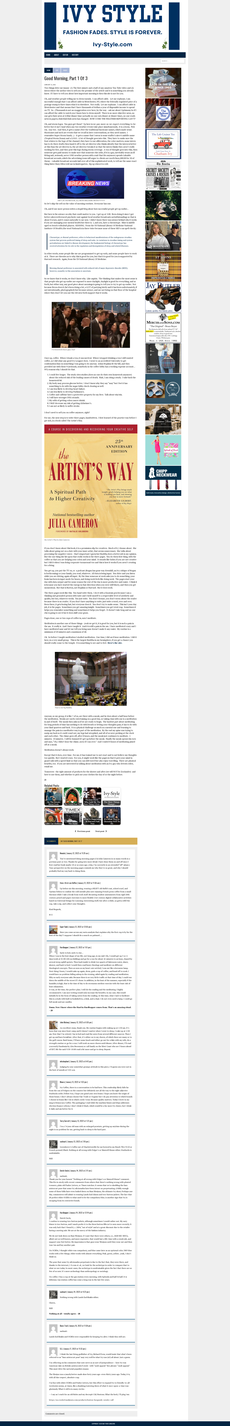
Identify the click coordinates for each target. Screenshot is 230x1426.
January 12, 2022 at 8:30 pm (81, 1022)
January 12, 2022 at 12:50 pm (80, 926)
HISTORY (75, 54)
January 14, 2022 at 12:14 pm (81, 1212)
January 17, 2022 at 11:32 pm (74, 1348)
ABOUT (56, 54)
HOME (48, 54)
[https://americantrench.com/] (163, 433)
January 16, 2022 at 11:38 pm (80, 1325)
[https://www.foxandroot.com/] (163, 218)
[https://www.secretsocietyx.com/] (163, 188)
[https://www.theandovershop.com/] (163, 126)
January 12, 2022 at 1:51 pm (80, 947)
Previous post (83, 831)
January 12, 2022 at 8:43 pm (81, 1061)
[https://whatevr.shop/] (163, 249)
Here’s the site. (115, 642)
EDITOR (65, 54)
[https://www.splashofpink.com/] (163, 463)
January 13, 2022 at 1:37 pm (81, 1121)
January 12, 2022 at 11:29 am (77, 853)
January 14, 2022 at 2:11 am (80, 1170)
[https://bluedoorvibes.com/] (163, 402)
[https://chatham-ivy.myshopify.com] (163, 157)
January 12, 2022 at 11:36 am (88, 883)
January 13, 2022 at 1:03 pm (76, 1082)
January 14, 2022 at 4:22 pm (78, 1291)
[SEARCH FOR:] (172, 60)
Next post (99, 831)
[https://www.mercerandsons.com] (163, 341)
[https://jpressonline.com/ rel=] (163, 96)
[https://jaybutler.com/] (163, 310)
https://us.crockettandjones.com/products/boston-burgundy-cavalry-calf (81, 1400)
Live (57, 70)
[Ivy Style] (112, 26)
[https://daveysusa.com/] (163, 371)
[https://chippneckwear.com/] (163, 494)
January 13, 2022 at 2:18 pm (78, 1141)
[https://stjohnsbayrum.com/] (163, 280)
